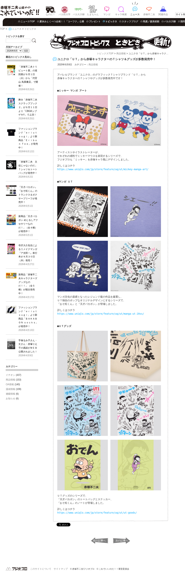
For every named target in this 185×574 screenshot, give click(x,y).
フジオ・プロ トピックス (110, 42)
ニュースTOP (28, 21)
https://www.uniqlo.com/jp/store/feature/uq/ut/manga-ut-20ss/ (100, 313)
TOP (2, 29)
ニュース (135, 14)
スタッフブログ (130, 21)
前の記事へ (99, 540)
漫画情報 (10, 389)
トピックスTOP (105, 53)
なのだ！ (50, 14)
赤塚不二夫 (149, 14)
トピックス (111, 21)
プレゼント (95, 21)
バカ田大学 (64, 14)
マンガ (106, 14)
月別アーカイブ (14, 47)
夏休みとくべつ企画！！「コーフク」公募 (62, 21)
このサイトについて (40, 568)
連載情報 (10, 393)
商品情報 (121, 53)
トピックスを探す (15, 36)
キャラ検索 (121, 14)
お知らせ (10, 398)
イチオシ (10, 375)
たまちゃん (93, 14)
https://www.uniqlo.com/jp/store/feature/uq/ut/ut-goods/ (97, 512)
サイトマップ (61, 568)
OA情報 (10, 384)
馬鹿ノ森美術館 (151, 21)
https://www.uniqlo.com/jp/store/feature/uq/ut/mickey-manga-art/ (102, 169)
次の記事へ (121, 540)
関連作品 (163, 14)
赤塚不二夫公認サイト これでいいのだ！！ (19, 9)
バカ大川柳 (79, 14)
